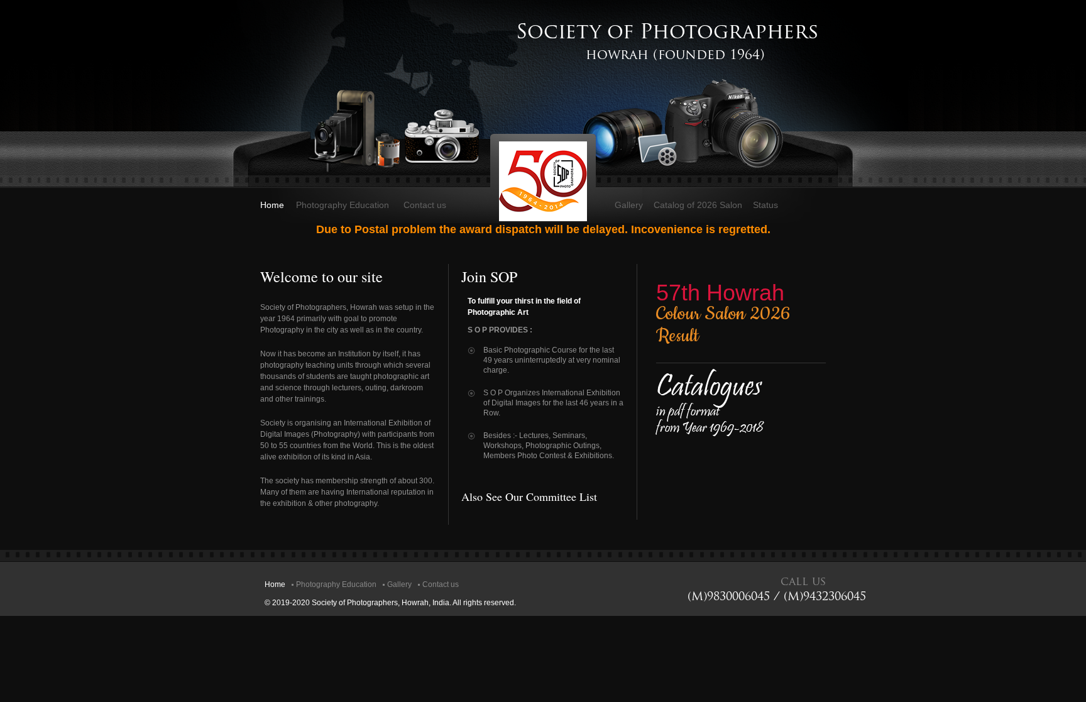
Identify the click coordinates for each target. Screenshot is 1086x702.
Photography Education (342, 205)
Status (765, 205)
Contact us (424, 205)
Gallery (629, 205)
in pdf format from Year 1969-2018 (709, 410)
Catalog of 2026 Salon (698, 205)
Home (272, 205)
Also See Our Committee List (529, 496)
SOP (543, 181)
